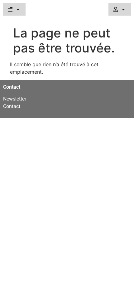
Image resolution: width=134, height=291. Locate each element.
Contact (11, 106)
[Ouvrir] (18, 9)
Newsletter (14, 99)
